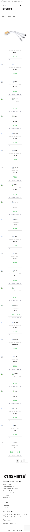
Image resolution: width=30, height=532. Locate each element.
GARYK (15, 155)
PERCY (15, 396)
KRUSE (15, 241)
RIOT (15, 430)
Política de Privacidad (9, 493)
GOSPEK (15, 190)
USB (18, 102)
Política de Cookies (8, 491)
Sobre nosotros (7, 484)
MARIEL (15, 293)
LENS (15, 276)
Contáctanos (6, 497)
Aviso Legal (6, 495)
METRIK (15, 327)
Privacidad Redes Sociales (10, 488)
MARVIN (15, 310)
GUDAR (15, 207)
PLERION (15, 413)
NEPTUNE (15, 344)
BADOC (15, 69)
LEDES (15, 258)
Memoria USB (12, 50)
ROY (15, 447)
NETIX (15, 362)
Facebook (5, 508)
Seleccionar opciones (15, 59)
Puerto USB (18, 50)
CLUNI (15, 87)
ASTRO (15, 52)
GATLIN (15, 172)
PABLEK (15, 379)
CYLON (15, 104)
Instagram (6, 505)
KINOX (15, 224)
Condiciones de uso (8, 486)
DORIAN (15, 138)
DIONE (15, 121)
